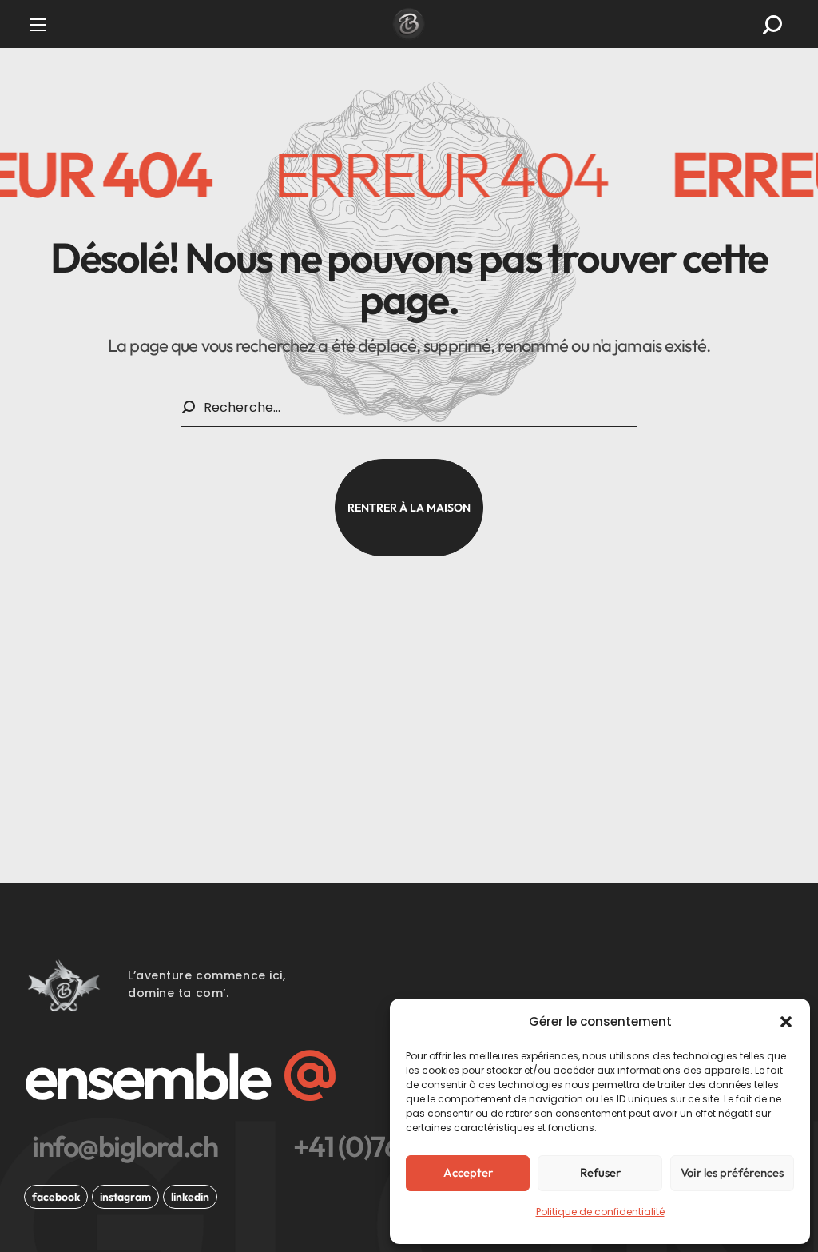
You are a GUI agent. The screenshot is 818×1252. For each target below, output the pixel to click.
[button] (786, 1022)
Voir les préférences (732, 1172)
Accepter (468, 1172)
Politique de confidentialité (600, 1211)
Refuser (600, 1172)
